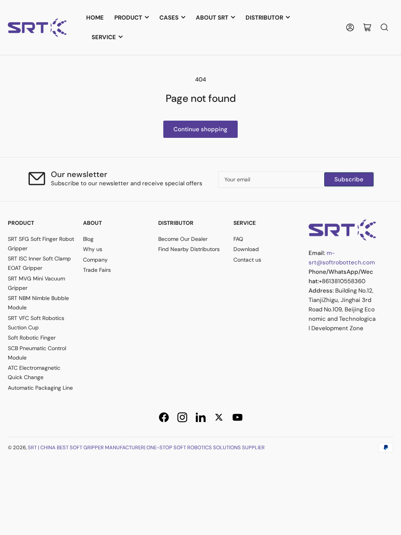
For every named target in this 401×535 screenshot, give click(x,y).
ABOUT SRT (212, 18)
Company (95, 259)
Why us (92, 249)
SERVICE (104, 37)
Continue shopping (200, 129)
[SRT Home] (342, 229)
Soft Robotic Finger (32, 337)
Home (95, 18)
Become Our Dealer (183, 238)
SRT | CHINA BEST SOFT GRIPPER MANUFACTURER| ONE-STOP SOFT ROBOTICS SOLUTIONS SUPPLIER (146, 447)
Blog (88, 238)
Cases (169, 18)
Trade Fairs (97, 269)
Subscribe (348, 179)
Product (128, 18)
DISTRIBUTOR (264, 18)
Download (246, 249)
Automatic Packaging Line (40, 387)
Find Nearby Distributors (189, 249)
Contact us (247, 259)
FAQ (238, 238)
